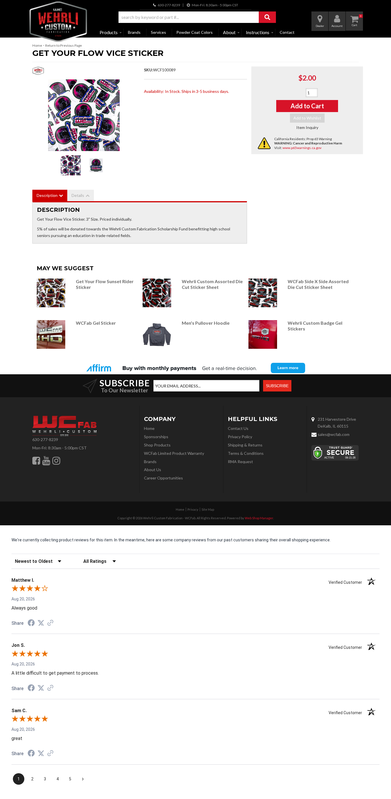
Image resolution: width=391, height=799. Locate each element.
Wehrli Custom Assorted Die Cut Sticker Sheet (212, 284)
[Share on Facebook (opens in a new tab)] (31, 623)
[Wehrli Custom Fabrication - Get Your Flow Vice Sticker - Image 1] (70, 165)
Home (37, 45)
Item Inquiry (307, 127)
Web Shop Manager (259, 518)
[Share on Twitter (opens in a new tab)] (40, 623)
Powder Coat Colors (194, 32)
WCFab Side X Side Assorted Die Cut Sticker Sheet (318, 284)
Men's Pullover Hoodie (206, 323)
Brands (134, 32)
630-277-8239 (45, 439)
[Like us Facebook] (36, 460)
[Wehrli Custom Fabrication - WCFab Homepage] (58, 21)
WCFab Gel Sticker (96, 323)
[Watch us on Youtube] (46, 460)
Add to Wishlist (307, 117)
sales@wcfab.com (333, 434)
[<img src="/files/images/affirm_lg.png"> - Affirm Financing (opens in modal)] (195, 368)
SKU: (148, 69)
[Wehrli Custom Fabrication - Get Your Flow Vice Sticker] (38, 72)
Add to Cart (307, 106)
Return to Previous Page (63, 45)
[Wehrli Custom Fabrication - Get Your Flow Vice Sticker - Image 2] (96, 165)
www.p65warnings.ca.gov (302, 148)
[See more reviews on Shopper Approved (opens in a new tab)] (50, 623)
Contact (287, 32)
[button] (197, 17)
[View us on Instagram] (56, 460)
